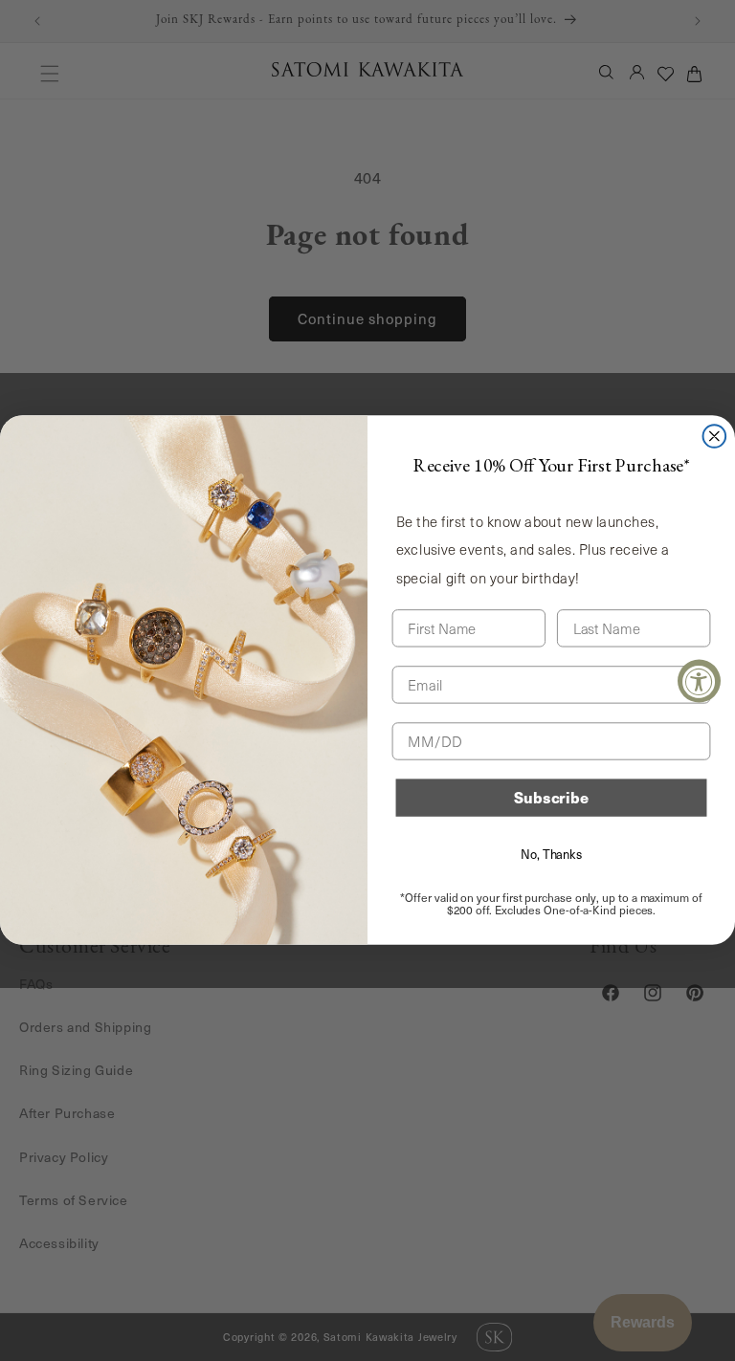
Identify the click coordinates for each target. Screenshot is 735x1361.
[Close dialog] (714, 436)
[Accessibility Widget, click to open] (699, 680)
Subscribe (551, 798)
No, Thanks (551, 854)
